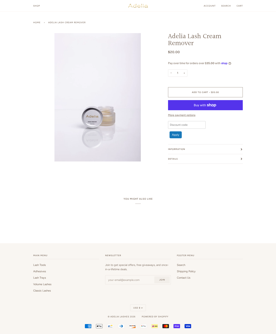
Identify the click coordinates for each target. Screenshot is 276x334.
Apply (175, 134)
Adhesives (39, 271)
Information (176, 149)
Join (162, 279)
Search (181, 265)
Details (173, 159)
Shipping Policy (186, 271)
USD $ (136, 307)
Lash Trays (39, 277)
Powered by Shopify (155, 316)
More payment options (181, 115)
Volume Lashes (42, 284)
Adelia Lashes (119, 316)
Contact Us (183, 277)
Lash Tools (39, 265)
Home (37, 22)
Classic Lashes (42, 290)
